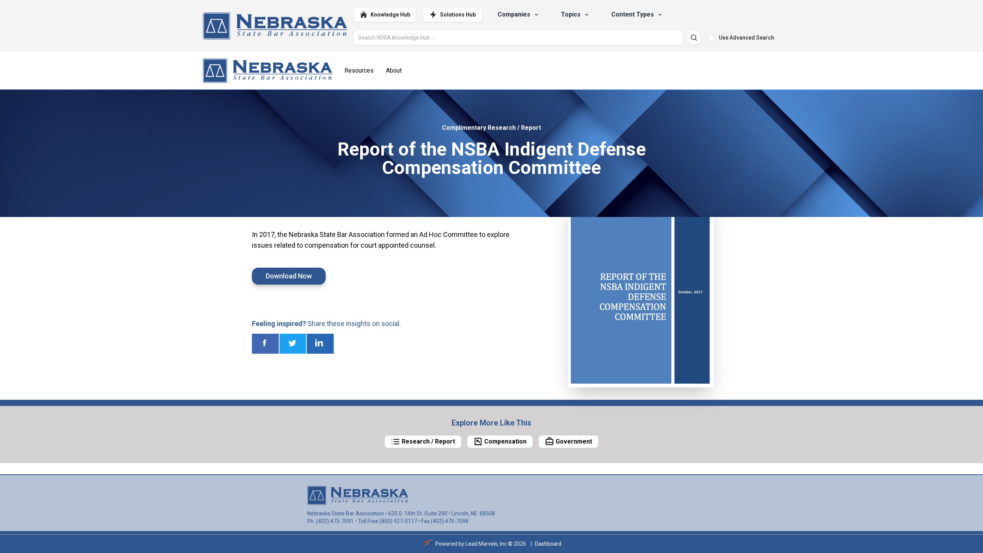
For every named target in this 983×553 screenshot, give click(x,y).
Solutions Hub (458, 15)
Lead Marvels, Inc (486, 544)
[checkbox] (710, 37)
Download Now (289, 276)
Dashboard (548, 544)
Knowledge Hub (390, 15)
